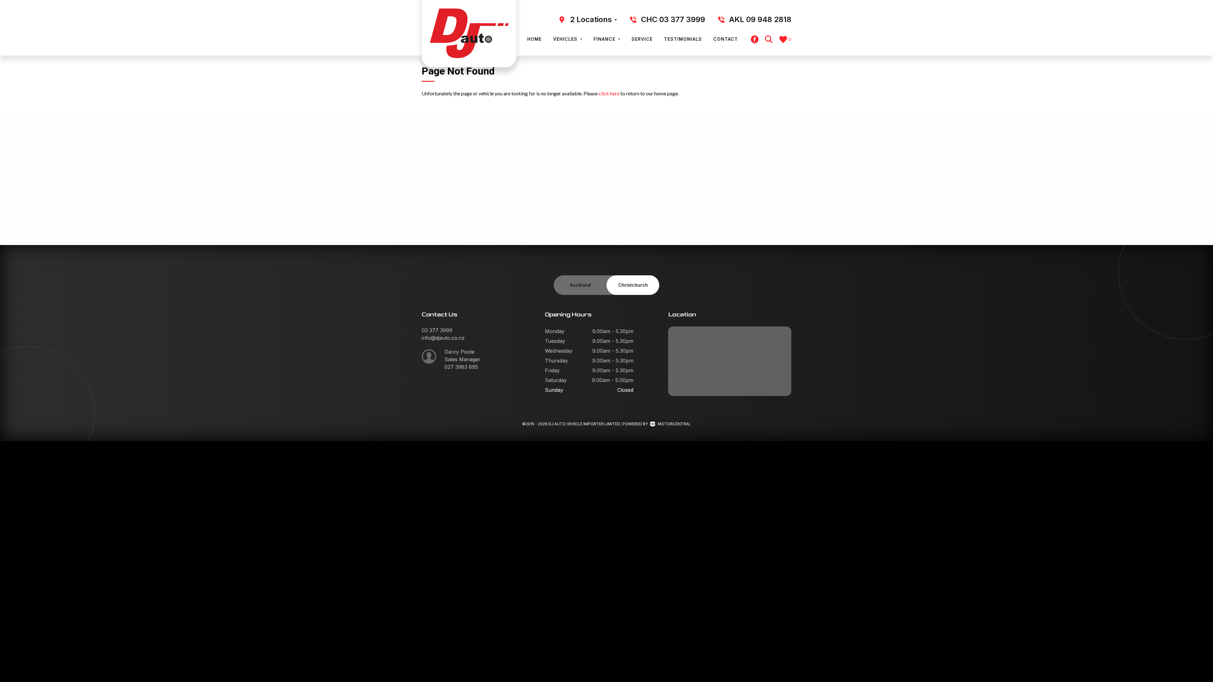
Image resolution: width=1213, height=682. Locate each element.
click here (609, 93)
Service (642, 39)
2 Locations (591, 19)
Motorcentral (674, 424)
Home (534, 39)
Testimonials (683, 39)
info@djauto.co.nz (443, 338)
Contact (725, 39)
